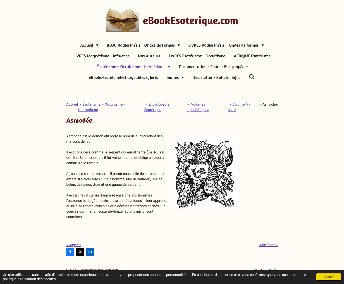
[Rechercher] (251, 77)
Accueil (72, 104)
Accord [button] (329, 277)
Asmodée (270, 104)
